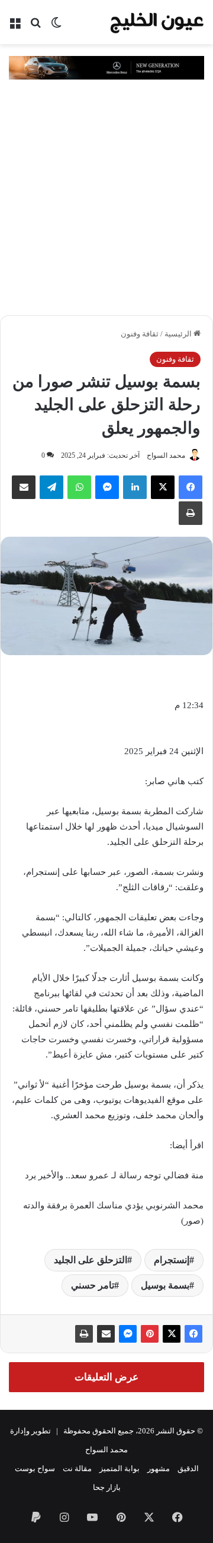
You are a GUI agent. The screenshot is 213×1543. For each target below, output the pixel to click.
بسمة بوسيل (165, 1285)
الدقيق (188, 1468)
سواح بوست (35, 1468)
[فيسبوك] (190, 487)
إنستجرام (171, 1260)
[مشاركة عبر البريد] (106, 1334)
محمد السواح (166, 455)
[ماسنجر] (128, 1334)
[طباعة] (84, 1334)
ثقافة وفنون (140, 333)
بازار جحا (107, 1487)
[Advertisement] (106, 203)
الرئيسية (178, 333)
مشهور (158, 1468)
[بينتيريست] (150, 1334)
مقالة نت (77, 1468)
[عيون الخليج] (156, 22)
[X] (163, 487)
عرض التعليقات (106, 1377)
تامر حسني (92, 1285)
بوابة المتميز (119, 1468)
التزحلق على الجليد (90, 1260)
